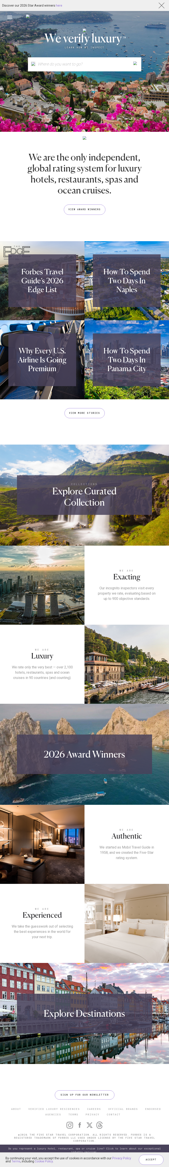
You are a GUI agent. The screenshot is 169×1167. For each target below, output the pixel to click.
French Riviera (151, 101)
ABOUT (16, 1109)
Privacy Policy (121, 1158)
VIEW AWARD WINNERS (84, 209)
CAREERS (94, 1109)
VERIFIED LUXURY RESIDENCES (54, 1109)
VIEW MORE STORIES (84, 413)
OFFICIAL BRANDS (123, 1109)
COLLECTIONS (84, 484)
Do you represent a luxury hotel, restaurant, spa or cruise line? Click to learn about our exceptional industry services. (84, 1150)
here (59, 5)
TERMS (73, 1114)
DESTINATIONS (119, 101)
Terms (15, 1161)
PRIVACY (92, 1114)
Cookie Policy (44, 1161)
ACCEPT (151, 1159)
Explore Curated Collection (84, 496)
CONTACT (114, 1114)
